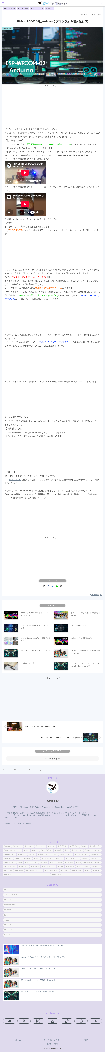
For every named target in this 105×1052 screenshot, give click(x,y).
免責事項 (86, 1040)
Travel (6, 920)
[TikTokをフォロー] (67, 1021)
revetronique (53, 800)
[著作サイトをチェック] (9, 1021)
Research (8, 930)
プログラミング (37, 8)
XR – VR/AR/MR (11, 895)
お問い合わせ (52, 1044)
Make (6, 890)
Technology (24, 8)
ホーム (18, 1040)
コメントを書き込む (52, 758)
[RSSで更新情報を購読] (95, 1021)
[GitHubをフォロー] (81, 1021)
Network (7, 900)
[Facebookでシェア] (48, 586)
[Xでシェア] (44, 586)
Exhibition (8, 935)
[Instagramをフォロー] (38, 1021)
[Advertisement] (52, 105)
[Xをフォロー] (24, 1021)
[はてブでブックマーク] (52, 586)
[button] (61, 586)
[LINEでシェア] (57, 586)
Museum (7, 910)
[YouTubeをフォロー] (52, 1021)
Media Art (8, 925)
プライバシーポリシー (52, 1040)
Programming (11, 8)
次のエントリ (15, 479)
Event (6, 915)
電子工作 (50, 8)
